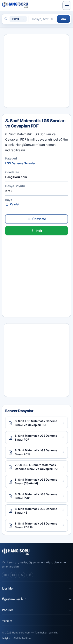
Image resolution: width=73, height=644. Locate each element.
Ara (63, 18)
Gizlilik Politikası (22, 638)
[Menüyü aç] (66, 5)
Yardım (7, 621)
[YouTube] (13, 575)
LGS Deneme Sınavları (20, 163)
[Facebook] (29, 575)
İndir (39, 230)
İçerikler (8, 588)
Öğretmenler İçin (14, 599)
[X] (21, 575)
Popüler (7, 610)
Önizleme (39, 219)
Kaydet (14, 204)
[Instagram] (5, 575)
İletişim (6, 638)
